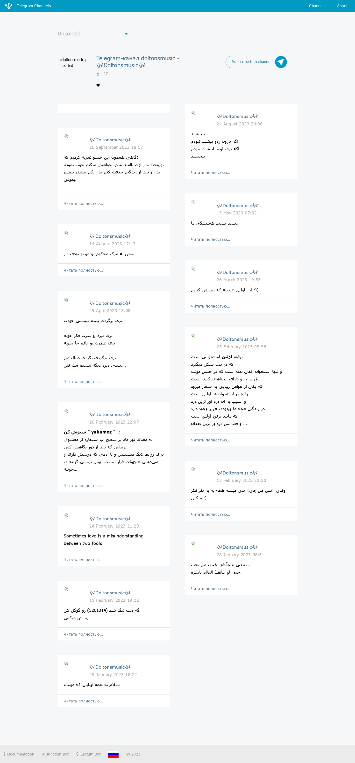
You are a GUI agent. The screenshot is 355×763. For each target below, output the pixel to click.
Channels (317, 5)
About (342, 5)
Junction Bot (57, 754)
